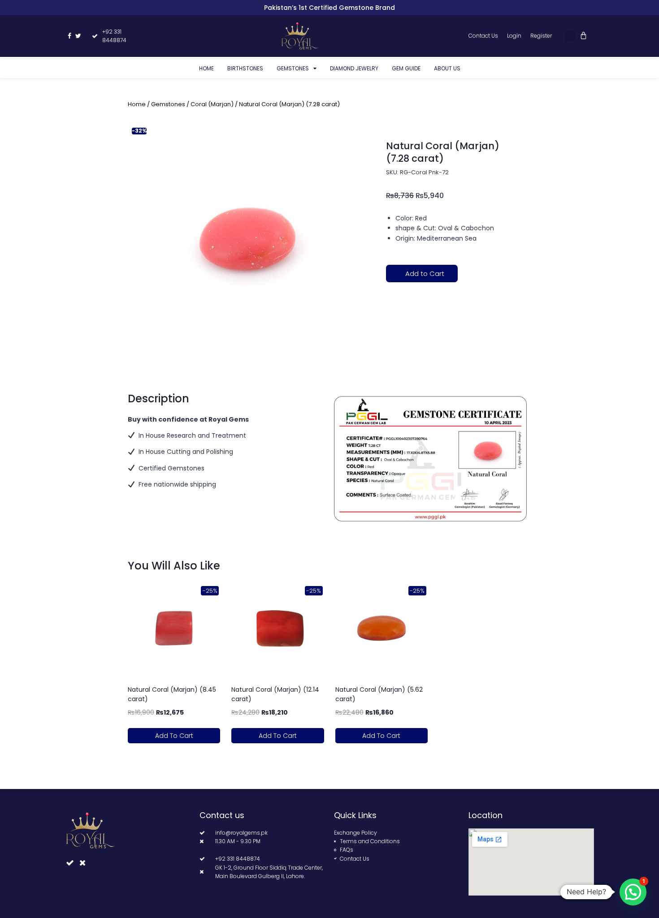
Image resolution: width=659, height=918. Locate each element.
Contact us (221, 815)
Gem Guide (406, 68)
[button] (570, 36)
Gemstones (293, 68)
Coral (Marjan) (212, 104)
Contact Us (483, 35)
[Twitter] (78, 35)
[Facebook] (69, 35)
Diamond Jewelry (354, 68)
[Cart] (583, 35)
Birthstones (245, 68)
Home (206, 68)
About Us (447, 68)
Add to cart (174, 735)
